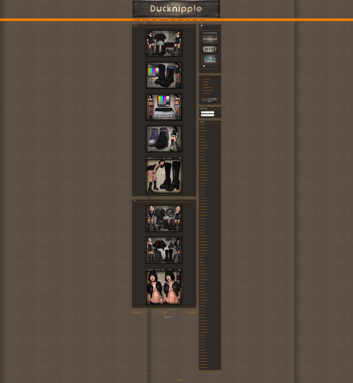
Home (164, 312)
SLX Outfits (146, 20)
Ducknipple (137, 20)
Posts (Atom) (167, 317)
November (203, 130)
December (203, 145)
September (203, 148)
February (203, 165)
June (201, 133)
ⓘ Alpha (194, 20)
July (201, 124)
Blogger (180, 379)
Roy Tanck (205, 98)
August (202, 183)
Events (173, 20)
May (201, 157)
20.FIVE (154, 20)
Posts (204, 112)
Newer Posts (137, 312)
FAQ (188, 20)
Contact (202, 20)
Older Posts (191, 312)
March (202, 139)
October (202, 177)
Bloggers (181, 20)
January (202, 127)
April (201, 136)
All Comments (207, 115)
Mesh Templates (164, 20)
